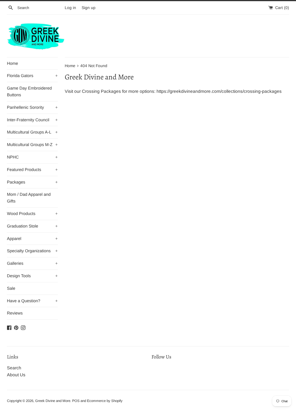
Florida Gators (32, 75)
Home (12, 63)
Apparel (32, 238)
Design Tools (32, 276)
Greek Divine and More (52, 401)
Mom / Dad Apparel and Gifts (29, 197)
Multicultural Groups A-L (32, 132)
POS (76, 401)
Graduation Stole (32, 226)
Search (14, 367)
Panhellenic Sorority (32, 107)
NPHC (32, 157)
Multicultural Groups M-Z (32, 144)
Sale (11, 288)
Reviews (15, 313)
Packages (32, 182)
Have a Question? (32, 301)
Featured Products (32, 169)
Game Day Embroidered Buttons (29, 91)
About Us (16, 374)
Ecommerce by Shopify (105, 401)
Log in (70, 8)
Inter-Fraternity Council (32, 120)
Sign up (89, 8)
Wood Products (32, 213)
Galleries (32, 263)
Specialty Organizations (32, 251)
